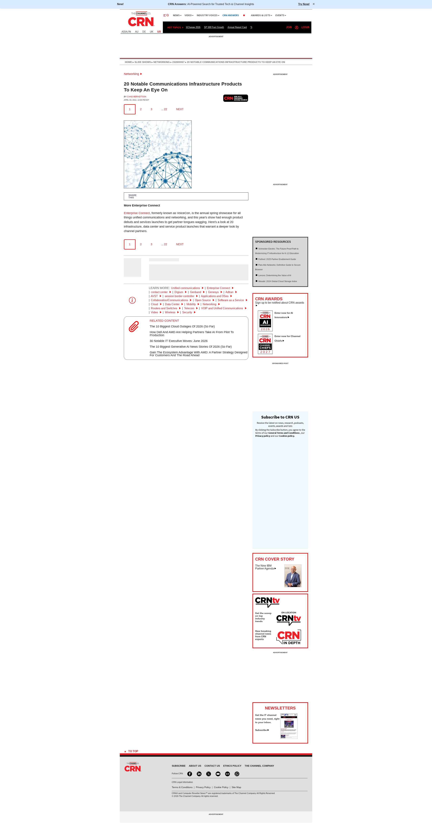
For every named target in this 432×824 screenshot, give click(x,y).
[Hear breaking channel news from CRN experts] (288, 637)
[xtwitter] (208, 773)
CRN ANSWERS (230, 15)
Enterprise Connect (137, 213)
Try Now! (303, 4)
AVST (154, 296)
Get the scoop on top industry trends (263, 617)
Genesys (213, 292)
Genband (196, 292)
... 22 (164, 109)
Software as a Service (231, 300)
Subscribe (261, 730)
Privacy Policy (203, 787)
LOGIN (305, 27)
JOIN (289, 27)
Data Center (172, 304)
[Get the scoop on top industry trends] (288, 619)
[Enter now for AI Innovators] (266, 330)
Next (180, 109)
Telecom (189, 308)
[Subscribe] (289, 737)
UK (151, 31)
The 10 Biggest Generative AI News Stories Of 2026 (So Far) (191, 346)
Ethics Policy (232, 765)
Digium (179, 292)
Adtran (229, 292)
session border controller (180, 296)
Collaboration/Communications (170, 300)
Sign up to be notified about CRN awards (279, 302)
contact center (159, 292)
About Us (195, 765)
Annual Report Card (237, 27)
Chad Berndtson (136, 96)
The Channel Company (259, 765)
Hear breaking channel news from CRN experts (263, 635)
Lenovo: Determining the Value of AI (274, 275)
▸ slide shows (141, 62)
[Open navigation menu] (166, 15)
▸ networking (160, 62)
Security (187, 312)
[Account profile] (297, 27)
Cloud (155, 304)
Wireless (170, 312)
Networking (131, 74)
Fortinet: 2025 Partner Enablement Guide (277, 259)
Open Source (203, 300)
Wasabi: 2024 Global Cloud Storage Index (277, 281)
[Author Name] (132, 274)
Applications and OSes (215, 296)
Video (155, 312)
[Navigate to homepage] (141, 26)
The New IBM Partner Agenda (264, 567)
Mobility (191, 304)
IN (129, 31)
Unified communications (186, 288)
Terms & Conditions (182, 787)
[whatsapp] (236, 773)
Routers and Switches (164, 308)
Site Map (236, 787)
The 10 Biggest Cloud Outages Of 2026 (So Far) (182, 326)
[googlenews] (227, 773)
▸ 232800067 (177, 62)
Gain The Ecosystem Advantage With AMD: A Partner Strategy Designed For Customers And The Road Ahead (198, 354)
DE (144, 31)
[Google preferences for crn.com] (235, 98)
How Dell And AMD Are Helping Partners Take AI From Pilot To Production (192, 333)
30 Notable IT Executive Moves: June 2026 (179, 341)
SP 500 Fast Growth (214, 27)
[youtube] (217, 773)
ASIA (124, 31)
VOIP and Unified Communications (222, 308)
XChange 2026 (193, 27)
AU (136, 31)
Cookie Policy (221, 787)
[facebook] (189, 773)
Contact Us (212, 765)
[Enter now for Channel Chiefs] (266, 353)
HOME (128, 62)
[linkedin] (198, 773)
